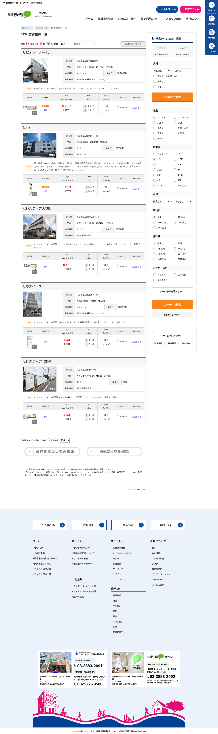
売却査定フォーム (121, 632)
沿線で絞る (182, 48)
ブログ (155, 564)
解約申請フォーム (42, 564)
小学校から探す (162, 54)
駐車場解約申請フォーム (45, 558)
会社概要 (156, 553)
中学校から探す (182, 54)
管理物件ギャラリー (82, 564)
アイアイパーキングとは (84, 586)
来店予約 (128, 525)
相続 (115, 601)
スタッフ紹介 (173, 18)
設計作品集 (78, 597)
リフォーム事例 (80, 558)
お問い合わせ (167, 525)
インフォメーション (161, 574)
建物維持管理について (83, 553)
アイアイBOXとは (42, 569)
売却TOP (117, 595)
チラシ (116, 558)
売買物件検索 (119, 548)
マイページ (118, 569)
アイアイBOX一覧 (42, 574)
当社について (193, 18)
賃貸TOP (38, 548)
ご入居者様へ (49, 525)
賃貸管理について (151, 18)
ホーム (89, 18)
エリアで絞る (162, 48)
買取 (115, 611)
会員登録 (117, 564)
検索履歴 (172, 343)
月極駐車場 (39, 553)
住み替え (117, 606)
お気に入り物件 (127, 18)
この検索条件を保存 (133, 44)
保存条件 (186, 343)
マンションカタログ (122, 553)
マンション (118, 622)
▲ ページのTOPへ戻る (136, 489)
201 (45, 191)
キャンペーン (158, 579)
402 (45, 342)
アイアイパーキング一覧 (84, 591)
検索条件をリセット (172, 315)
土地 (115, 627)
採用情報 (88, 525)
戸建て (116, 616)
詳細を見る (136, 108)
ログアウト (118, 579)
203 (45, 110)
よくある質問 (158, 585)
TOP (154, 548)
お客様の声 (157, 569)
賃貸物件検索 (105, 18)
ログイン (117, 574)
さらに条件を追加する (171, 291)
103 (45, 267)
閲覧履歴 (158, 343)
